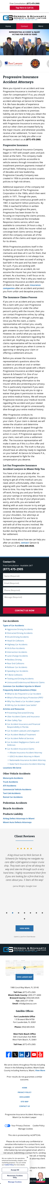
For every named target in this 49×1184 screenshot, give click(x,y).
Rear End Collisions (15, 663)
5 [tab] (30, 913)
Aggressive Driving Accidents (20, 629)
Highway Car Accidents (17, 644)
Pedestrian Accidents (15, 802)
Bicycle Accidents (13, 808)
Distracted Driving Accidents (20, 633)
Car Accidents (11, 620)
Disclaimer (25, 1097)
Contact (24, 26)
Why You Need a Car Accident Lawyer (23, 701)
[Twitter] (15, 1054)
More (40, 26)
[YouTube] (34, 1054)
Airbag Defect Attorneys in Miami (18, 818)
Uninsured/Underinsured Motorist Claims (26, 682)
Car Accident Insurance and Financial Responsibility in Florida (23, 725)
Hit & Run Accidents (16, 648)
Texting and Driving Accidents (20, 678)
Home (8, 26)
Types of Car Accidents (13, 625)
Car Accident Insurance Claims (20, 748)
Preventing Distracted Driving (20, 712)
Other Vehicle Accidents (16, 773)
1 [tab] (7, 913)
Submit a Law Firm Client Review (24, 937)
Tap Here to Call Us (24, 7)
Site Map (24, 1101)
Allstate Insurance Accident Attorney (26, 752)
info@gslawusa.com (28, 1003)
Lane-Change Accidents (17, 656)
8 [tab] (24, 919)
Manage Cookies (25, 1128)
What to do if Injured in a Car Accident (24, 693)
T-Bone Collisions (14, 675)
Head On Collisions (15, 640)
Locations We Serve (12, 767)
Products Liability (13, 813)
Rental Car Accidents (13, 797)
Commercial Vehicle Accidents (17, 789)
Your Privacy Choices (20, 1125)
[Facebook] (9, 1054)
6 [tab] (36, 913)
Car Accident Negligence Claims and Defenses (23, 743)
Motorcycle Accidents (13, 778)
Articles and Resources (13, 709)
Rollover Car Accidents (17, 667)
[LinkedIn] (21, 1054)
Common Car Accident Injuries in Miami (22, 686)
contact (25, 542)
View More (24, 928)
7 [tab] (42, 913)
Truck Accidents (10, 782)
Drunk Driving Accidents (18, 637)
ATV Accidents (9, 785)
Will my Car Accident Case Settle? (22, 705)
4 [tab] (24, 913)
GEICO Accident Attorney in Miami (25, 756)
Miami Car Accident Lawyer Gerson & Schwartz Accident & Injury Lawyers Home (24, 17)
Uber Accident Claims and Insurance (23, 716)
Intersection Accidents (17, 652)
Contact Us (9, 561)
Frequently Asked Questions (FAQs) (19, 690)
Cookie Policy (38, 1125)
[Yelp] (40, 1054)
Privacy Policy (24, 1092)
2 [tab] (13, 913)
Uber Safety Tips (14, 720)
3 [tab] (19, 913)
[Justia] (28, 1054)
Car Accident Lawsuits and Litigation (23, 730)
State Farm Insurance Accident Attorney (27, 764)
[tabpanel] (24, 872)
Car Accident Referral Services (20, 738)
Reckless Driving (14, 659)
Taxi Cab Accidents (12, 793)
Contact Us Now (24, 610)
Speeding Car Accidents (17, 671)
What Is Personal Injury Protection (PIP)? (25, 697)
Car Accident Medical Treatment (21, 734)
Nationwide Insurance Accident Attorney (28, 760)
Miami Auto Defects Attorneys (17, 822)
